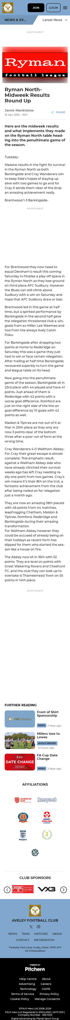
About (46, 979)
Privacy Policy (49, 994)
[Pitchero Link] (35, 970)
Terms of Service (22, 994)
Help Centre (28, 979)
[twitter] (31, 927)
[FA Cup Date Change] (20, 762)
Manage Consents (47, 999)
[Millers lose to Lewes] (20, 740)
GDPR (46, 989)
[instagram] (38, 927)
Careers (46, 984)
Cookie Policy (19, 999)
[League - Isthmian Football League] (23, 889)
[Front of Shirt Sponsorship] (20, 718)
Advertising (27, 984)
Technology (28, 989)
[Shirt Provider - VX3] (47, 889)
